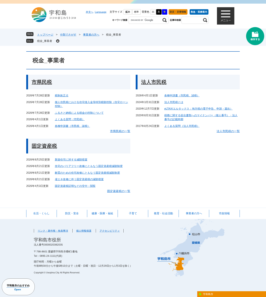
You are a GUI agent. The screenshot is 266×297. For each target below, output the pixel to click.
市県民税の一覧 (120, 131)
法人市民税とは (173, 102)
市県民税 (42, 82)
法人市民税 (153, 82)
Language (100, 11)
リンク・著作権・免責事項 (53, 230)
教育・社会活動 (163, 213)
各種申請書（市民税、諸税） (72, 125)
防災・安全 (72, 213)
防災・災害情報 (178, 11)
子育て (133, 213)
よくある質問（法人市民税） (182, 125)
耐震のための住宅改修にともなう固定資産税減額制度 (87, 172)
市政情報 (224, 213)
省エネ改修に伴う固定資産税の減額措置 (79, 179)
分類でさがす (68, 34)
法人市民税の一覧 (228, 131)
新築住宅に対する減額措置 (71, 159)
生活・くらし (41, 213)
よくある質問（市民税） (70, 119)
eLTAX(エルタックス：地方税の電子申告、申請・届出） (198, 108)
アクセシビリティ (110, 230)
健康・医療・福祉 (102, 213)
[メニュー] (225, 16)
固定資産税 (44, 146)
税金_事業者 (44, 40)
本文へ (89, 11)
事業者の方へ (91, 34)
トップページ (45, 34)
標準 (136, 11)
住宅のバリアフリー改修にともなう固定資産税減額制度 (89, 166)
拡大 (127, 11)
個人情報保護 (83, 230)
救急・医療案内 (199, 11)
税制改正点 (61, 95)
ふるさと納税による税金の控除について (79, 112)
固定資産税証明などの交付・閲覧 (75, 185)
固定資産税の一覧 (118, 191)
